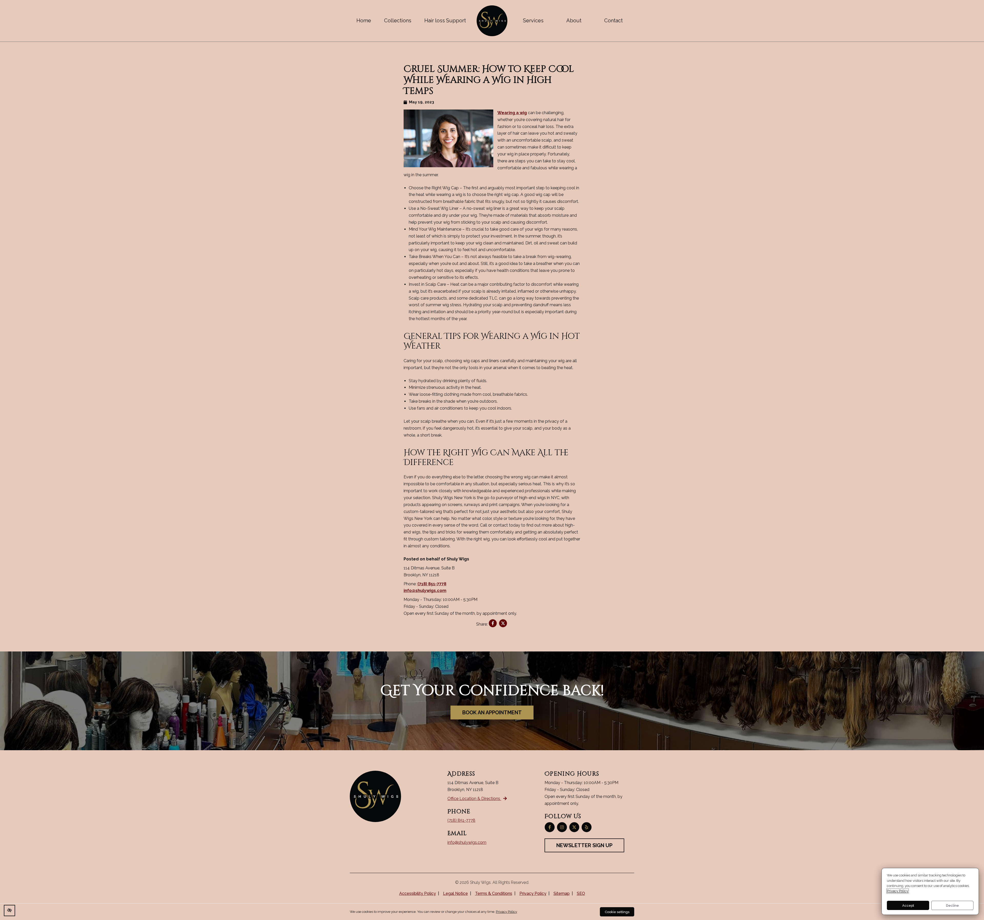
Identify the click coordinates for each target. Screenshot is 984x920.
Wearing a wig (512, 112)
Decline (952, 905)
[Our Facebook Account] (550, 827)
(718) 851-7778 (431, 583)
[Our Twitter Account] (574, 827)
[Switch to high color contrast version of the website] (9, 910)
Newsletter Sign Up (584, 845)
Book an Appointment (492, 712)
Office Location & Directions (474, 798)
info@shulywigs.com (425, 590)
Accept (908, 905)
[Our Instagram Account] (562, 827)
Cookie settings (617, 912)
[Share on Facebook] (493, 624)
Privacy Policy (897, 891)
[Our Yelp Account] (586, 827)
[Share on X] (503, 624)
